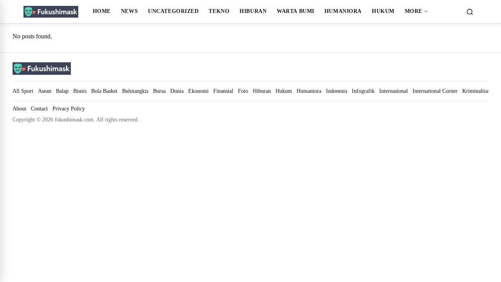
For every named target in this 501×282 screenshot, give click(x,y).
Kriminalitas (476, 91)
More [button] (413, 11)
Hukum (383, 11)
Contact (39, 109)
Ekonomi (198, 91)
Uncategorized (173, 11)
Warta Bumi (295, 11)
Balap (62, 91)
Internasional (393, 91)
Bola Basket (104, 91)
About (19, 109)
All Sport (23, 91)
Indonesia (336, 91)
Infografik (363, 91)
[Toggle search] (470, 12)
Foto (243, 91)
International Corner (435, 91)
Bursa (159, 91)
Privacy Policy (68, 109)
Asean (44, 91)
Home (102, 11)
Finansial (223, 91)
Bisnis (80, 91)
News (129, 11)
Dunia (177, 91)
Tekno (219, 11)
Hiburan (253, 11)
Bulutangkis (135, 91)
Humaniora (343, 11)
